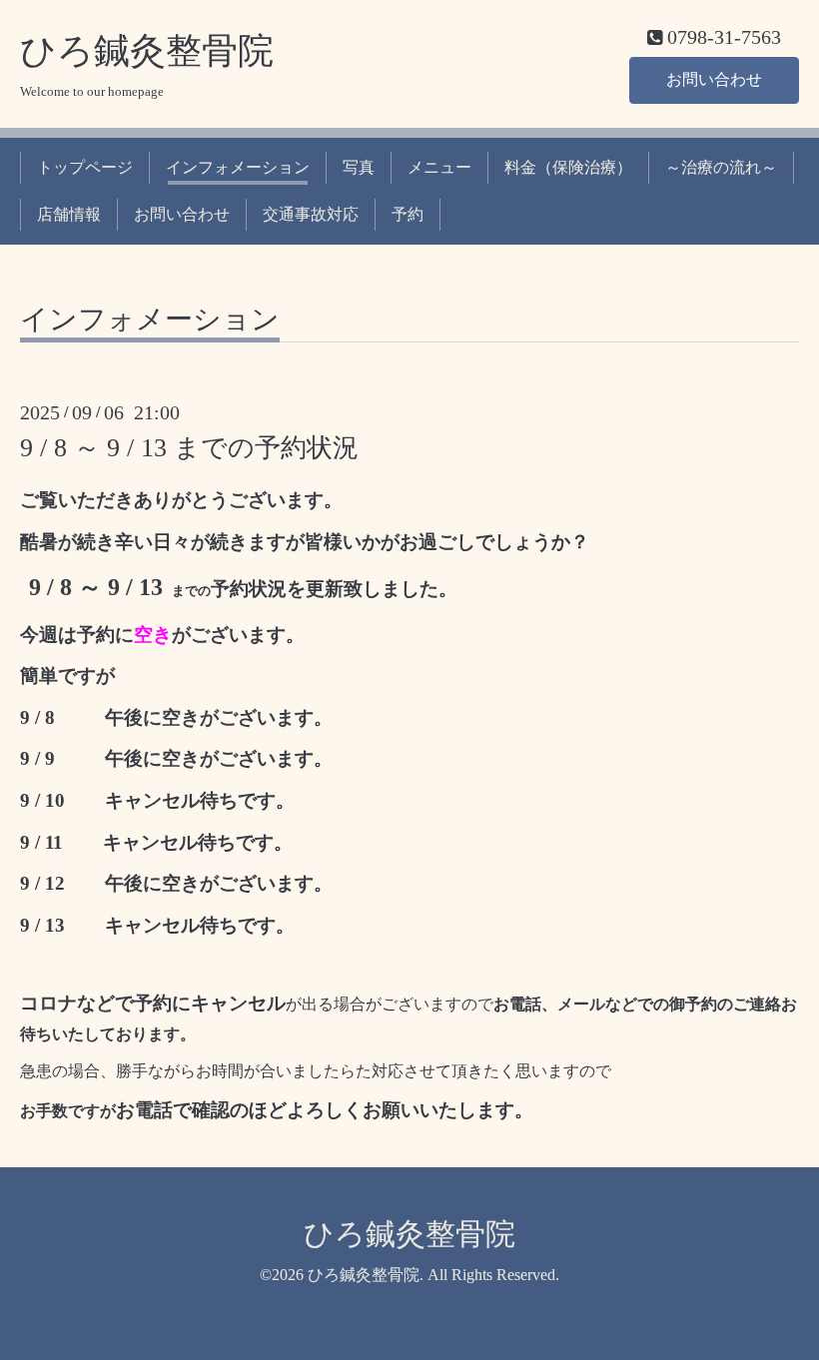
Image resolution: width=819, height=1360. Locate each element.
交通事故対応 (311, 214)
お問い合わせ (714, 79)
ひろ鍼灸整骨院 (147, 51)
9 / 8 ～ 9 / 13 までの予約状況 (189, 447)
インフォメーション (238, 167)
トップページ (85, 167)
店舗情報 (69, 214)
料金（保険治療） (568, 167)
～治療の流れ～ (721, 167)
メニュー (439, 167)
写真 (359, 167)
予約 (407, 214)
